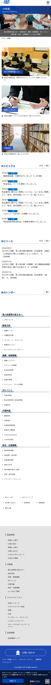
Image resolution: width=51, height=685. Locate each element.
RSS (41, 165)
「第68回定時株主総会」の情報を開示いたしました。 (25, 221)
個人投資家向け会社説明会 (13, 400)
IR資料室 (13, 34)
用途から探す (13, 540)
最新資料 (7, 416)
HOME (3, 38)
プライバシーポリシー (26, 659)
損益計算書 (8, 379)
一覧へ (47, 165)
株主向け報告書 (9, 430)
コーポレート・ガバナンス (13, 340)
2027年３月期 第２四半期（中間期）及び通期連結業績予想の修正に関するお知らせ (26, 265)
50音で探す (12, 544)
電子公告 (8, 508)
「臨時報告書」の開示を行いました (17, 175)
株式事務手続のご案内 (12, 469)
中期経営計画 (8, 335)
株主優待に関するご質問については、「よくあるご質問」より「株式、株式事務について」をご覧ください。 (26, 193)
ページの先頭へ (48, 682)
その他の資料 (8, 439)
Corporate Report (10, 435)
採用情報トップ (14, 638)
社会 (9, 614)
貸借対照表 (8, 375)
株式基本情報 (8, 450)
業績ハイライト (9, 360)
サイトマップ (6, 662)
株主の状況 (8, 465)
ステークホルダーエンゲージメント (19, 625)
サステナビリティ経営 (16, 607)
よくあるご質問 (35, 34)
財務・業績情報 (14, 577)
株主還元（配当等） (11, 455)
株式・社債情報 (23, 34)
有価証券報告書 (9, 425)
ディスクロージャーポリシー (14, 349)
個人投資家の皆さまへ (11, 32)
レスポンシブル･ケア (16, 621)
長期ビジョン (8, 330)
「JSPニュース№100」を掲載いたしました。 (21, 213)
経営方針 (23, 32)
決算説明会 (8, 395)
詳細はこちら (35, 681)
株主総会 (7, 405)
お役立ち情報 (13, 558)
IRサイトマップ (27, 497)
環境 (9, 610)
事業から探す (13, 547)
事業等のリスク (9, 345)
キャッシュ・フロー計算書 (13, 384)
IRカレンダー (9, 497)
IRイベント (43, 32)
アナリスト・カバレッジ (12, 479)
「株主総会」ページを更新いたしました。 (20, 183)
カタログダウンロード (16, 555)
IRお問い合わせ (10, 503)
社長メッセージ (14, 603)
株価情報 (41, 503)
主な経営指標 (8, 370)
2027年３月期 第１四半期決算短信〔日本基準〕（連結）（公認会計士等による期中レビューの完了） (26, 252)
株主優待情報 (8, 460)
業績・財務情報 (33, 32)
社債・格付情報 (9, 474)
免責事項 (27, 503)
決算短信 (7, 420)
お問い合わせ (13, 551)
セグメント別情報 (10, 365)
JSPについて (8, 319)
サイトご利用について (9, 659)
